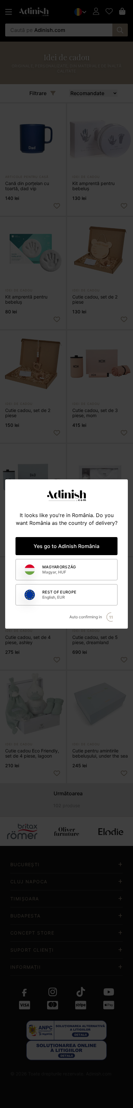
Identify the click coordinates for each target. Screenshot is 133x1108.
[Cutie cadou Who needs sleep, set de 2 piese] (100, 477)
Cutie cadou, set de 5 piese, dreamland (95, 640)
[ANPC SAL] (66, 1030)
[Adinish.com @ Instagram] (52, 992)
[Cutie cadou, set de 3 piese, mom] (100, 363)
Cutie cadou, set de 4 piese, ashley (28, 640)
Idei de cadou (85, 177)
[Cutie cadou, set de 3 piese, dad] (33, 477)
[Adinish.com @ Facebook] (24, 992)
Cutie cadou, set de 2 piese (95, 299)
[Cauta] (120, 30)
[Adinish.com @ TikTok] (80, 992)
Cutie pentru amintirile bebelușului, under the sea (100, 753)
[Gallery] (66, 831)
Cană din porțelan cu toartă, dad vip (27, 186)
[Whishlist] (57, 206)
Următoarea (68, 793)
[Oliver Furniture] (26, 831)
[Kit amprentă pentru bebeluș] (100, 136)
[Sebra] (114, 831)
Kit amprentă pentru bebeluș (93, 186)
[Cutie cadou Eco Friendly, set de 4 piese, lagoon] (33, 704)
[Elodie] (70, 831)
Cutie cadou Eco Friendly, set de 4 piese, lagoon (32, 753)
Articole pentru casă (26, 177)
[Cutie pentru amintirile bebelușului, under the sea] (100, 704)
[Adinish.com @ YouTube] (109, 992)
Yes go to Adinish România (66, 546)
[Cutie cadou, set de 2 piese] (100, 250)
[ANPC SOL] (66, 1050)
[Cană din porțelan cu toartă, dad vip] (33, 136)
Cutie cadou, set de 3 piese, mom (95, 413)
